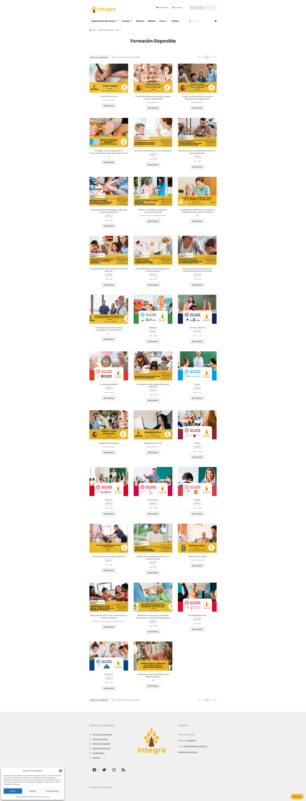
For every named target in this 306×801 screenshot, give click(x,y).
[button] (60, 771)
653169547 (191, 740)
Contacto (96, 757)
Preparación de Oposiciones (103, 21)
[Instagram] (113, 770)
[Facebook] (94, 770)
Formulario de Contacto (187, 752)
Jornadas (126, 21)
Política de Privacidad (34, 796)
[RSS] (123, 770)
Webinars (152, 21)
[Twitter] (104, 770)
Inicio (94, 30)
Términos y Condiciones (102, 734)
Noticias (175, 21)
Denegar (32, 791)
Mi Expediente (164, 7)
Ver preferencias (52, 791)
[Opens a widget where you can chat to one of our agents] (297, 797)
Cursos (162, 21)
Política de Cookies (21, 796)
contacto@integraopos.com (195, 746)
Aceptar (13, 791)
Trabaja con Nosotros (101, 748)
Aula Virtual (178, 7)
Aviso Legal (46, 796)
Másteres (140, 21)
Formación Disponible (105, 30)
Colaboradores (99, 753)
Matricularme (109, 106)
